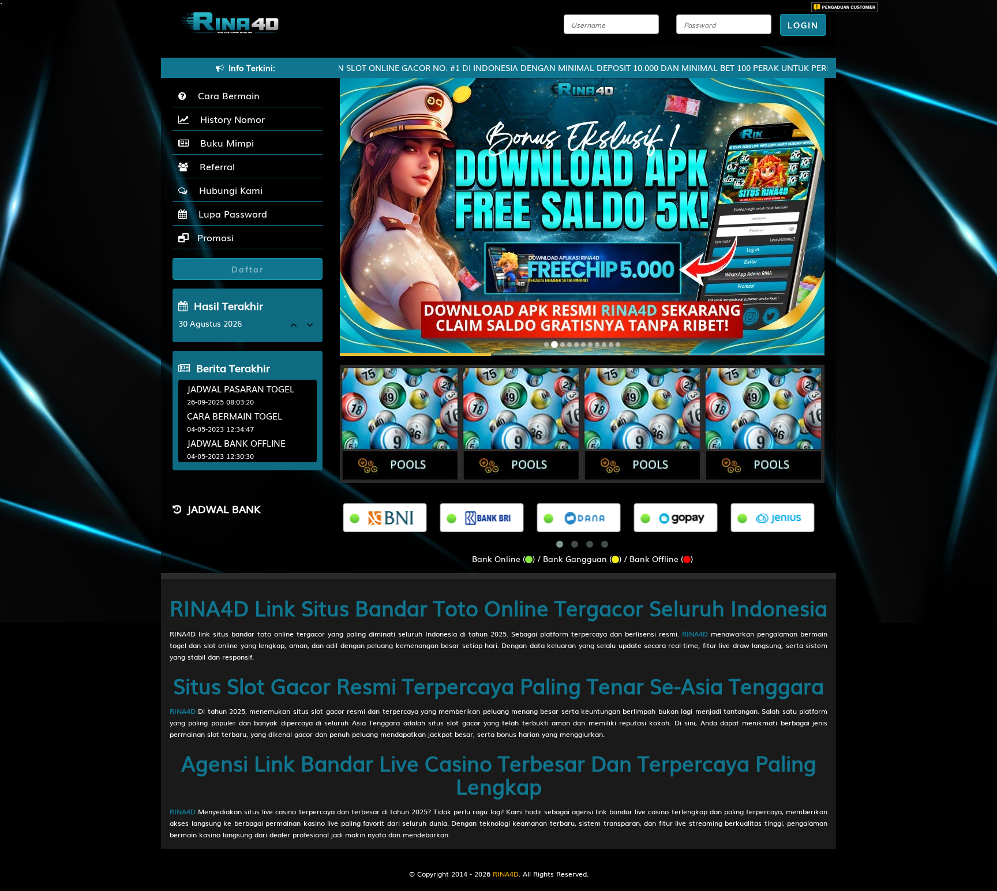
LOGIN (803, 25)
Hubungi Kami (228, 190)
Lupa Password (230, 213)
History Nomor (229, 119)
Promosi (214, 237)
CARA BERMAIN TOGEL (234, 415)
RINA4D (695, 633)
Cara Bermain (226, 95)
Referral (214, 166)
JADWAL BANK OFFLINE (236, 442)
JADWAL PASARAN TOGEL (240, 388)
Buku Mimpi (224, 142)
